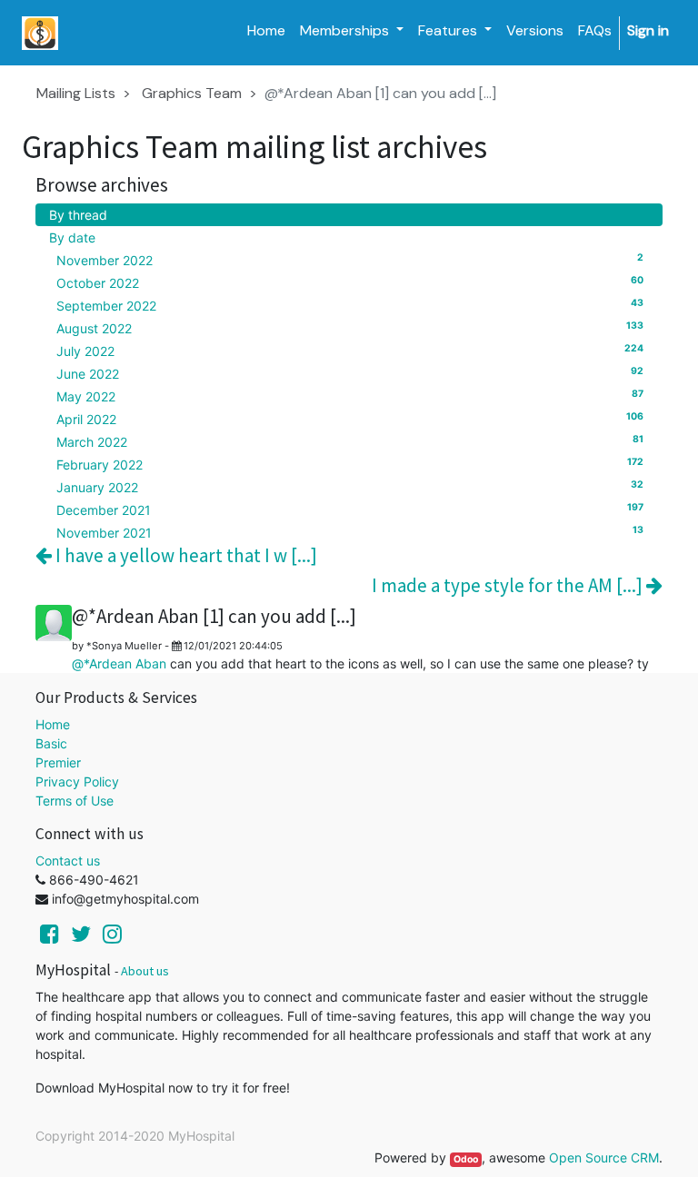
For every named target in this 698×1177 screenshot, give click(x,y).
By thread (78, 215)
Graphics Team (192, 93)
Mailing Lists (75, 93)
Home (52, 724)
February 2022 (349, 464)
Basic (51, 743)
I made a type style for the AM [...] (509, 585)
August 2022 (349, 328)
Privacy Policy (77, 781)
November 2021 (349, 532)
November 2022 (349, 260)
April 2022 (349, 418)
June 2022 (349, 373)
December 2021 (349, 509)
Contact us (67, 860)
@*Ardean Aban (119, 663)
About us (145, 971)
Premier (58, 762)
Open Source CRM (604, 1157)
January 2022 (349, 487)
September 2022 (349, 305)
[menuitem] (266, 30)
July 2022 (349, 350)
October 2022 (349, 282)
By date (72, 237)
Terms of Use (74, 800)
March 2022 (349, 441)
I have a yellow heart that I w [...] (184, 555)
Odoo (466, 1159)
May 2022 (349, 396)
